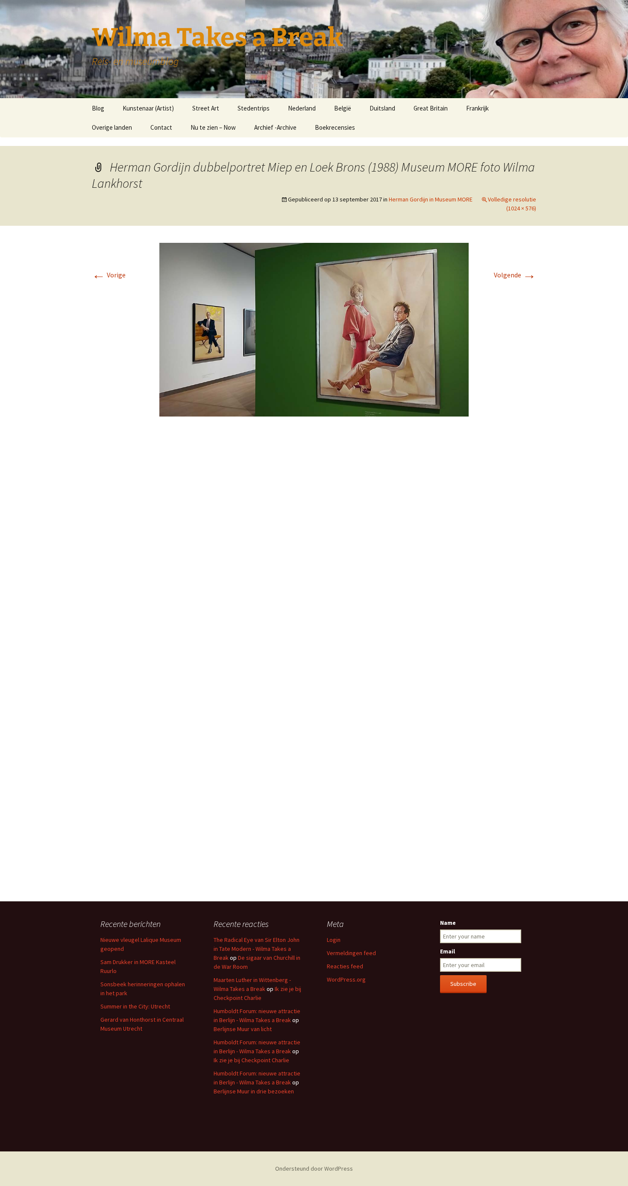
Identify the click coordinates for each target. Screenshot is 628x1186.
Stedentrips (254, 108)
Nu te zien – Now (213, 127)
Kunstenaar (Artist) (148, 108)
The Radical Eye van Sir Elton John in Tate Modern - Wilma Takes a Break (256, 949)
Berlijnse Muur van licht (243, 1029)
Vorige (109, 275)
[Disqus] (314, 550)
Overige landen (112, 127)
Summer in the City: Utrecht (135, 1006)
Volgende (515, 275)
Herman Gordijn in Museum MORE (430, 199)
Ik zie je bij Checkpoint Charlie (251, 1060)
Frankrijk (477, 108)
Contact (161, 127)
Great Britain (431, 108)
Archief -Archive (275, 127)
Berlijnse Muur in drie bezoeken (254, 1091)
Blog (98, 108)
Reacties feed (345, 966)
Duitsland (382, 108)
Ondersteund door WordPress (314, 1168)
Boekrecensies (335, 127)
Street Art (205, 108)
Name (448, 923)
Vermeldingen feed (351, 953)
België (342, 108)
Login (333, 940)
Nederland (302, 108)
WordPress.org (346, 979)
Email (447, 951)
